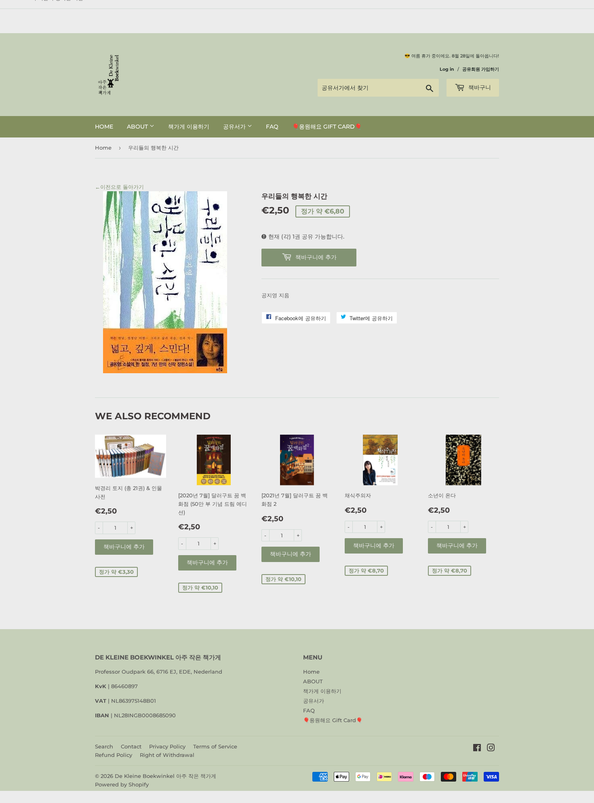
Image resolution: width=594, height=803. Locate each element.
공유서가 (235, 126)
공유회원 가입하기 (480, 69)
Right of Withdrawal (167, 755)
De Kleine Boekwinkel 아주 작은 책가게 (165, 776)
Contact (131, 746)
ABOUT (138, 126)
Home (104, 126)
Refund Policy (113, 755)
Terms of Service (215, 746)
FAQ (272, 126)
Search (104, 746)
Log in (447, 69)
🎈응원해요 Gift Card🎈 (327, 126)
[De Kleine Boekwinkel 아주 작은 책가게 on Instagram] (491, 749)
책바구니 (479, 87)
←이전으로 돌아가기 (119, 187)
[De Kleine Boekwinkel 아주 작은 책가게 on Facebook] (477, 749)
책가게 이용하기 (188, 126)
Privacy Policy (167, 746)
